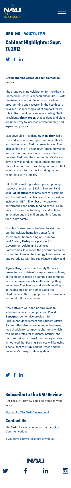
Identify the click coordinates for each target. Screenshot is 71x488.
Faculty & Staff (34, 33)
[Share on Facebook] (14, 59)
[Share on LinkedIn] (21, 59)
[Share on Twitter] (7, 59)
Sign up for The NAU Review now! (27, 412)
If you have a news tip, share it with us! (30, 438)
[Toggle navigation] (61, 12)
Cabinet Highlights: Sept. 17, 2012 (33, 45)
